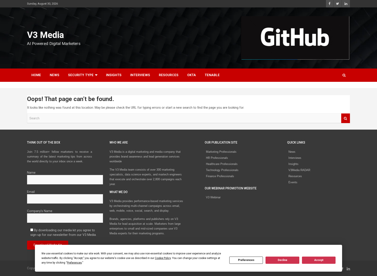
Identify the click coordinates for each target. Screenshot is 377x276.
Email (31, 192)
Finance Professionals (220, 176)
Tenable (212, 75)
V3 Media (45, 35)
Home (36, 75)
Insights (114, 75)
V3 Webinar (213, 197)
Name (31, 173)
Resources (168, 75)
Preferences (246, 260)
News (54, 75)
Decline (282, 260)
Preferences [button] (74, 262)
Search (345, 118)
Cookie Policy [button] (163, 258)
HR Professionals (217, 157)
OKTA (191, 75)
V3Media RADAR (299, 170)
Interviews (140, 75)
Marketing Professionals (221, 151)
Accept (318, 260)
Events (292, 182)
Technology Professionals (222, 170)
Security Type (81, 75)
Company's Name (39, 211)
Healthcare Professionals (222, 164)
